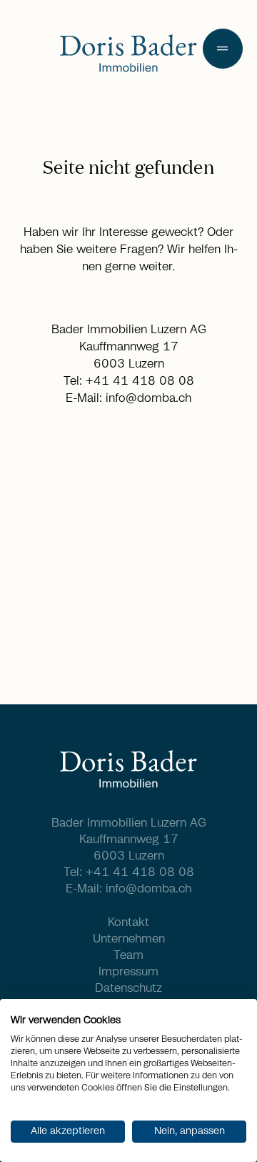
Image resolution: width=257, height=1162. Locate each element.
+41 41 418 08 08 (140, 381)
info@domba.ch (148, 398)
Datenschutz (128, 988)
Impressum (128, 972)
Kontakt (128, 922)
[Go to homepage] (128, 55)
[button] (223, 49)
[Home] (128, 771)
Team (128, 955)
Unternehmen (129, 939)
